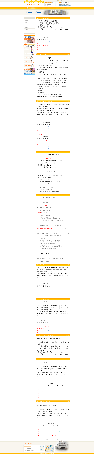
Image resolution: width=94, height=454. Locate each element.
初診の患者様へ (50, 0)
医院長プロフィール (28, 22)
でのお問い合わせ (62, 0)
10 (59, 439)
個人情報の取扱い (68, 0)
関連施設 (26, 27)
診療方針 (26, 20)
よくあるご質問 (56, 0)
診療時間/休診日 (27, 29)
